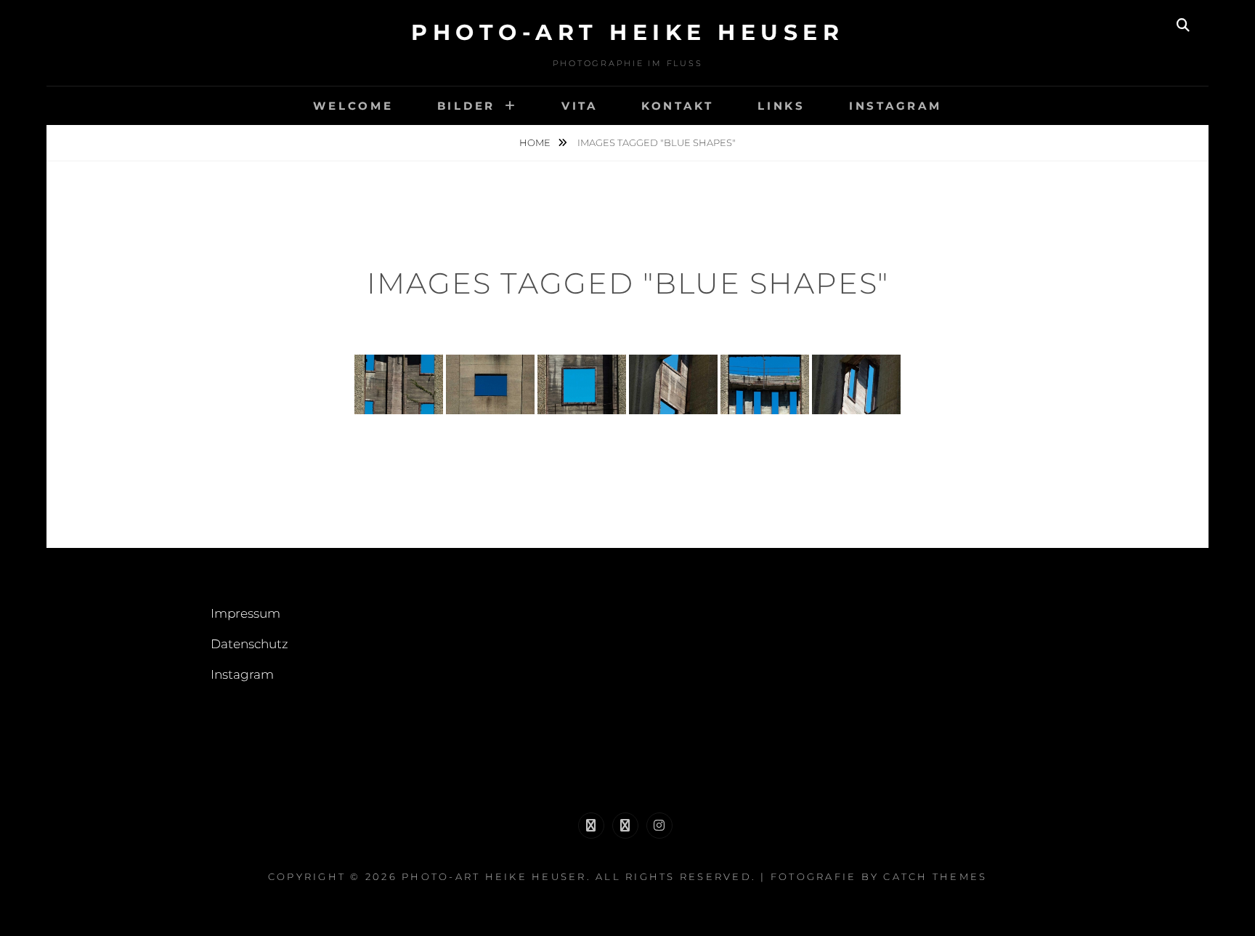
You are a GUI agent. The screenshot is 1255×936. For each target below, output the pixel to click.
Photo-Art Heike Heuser (627, 32)
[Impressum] (591, 825)
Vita (579, 106)
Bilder (466, 106)
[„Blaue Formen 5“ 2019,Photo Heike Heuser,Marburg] (764, 384)
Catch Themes (935, 876)
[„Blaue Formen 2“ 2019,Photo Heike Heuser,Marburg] (490, 384)
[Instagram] (659, 825)
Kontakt (677, 106)
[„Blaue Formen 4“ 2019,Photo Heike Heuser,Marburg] (673, 384)
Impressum (245, 613)
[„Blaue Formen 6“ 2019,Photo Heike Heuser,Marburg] (856, 384)
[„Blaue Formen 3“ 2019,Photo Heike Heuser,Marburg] (581, 384)
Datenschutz (249, 644)
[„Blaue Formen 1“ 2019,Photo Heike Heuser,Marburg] (398, 384)
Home (536, 142)
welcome (353, 106)
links (781, 106)
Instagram (895, 106)
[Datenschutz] (625, 825)
